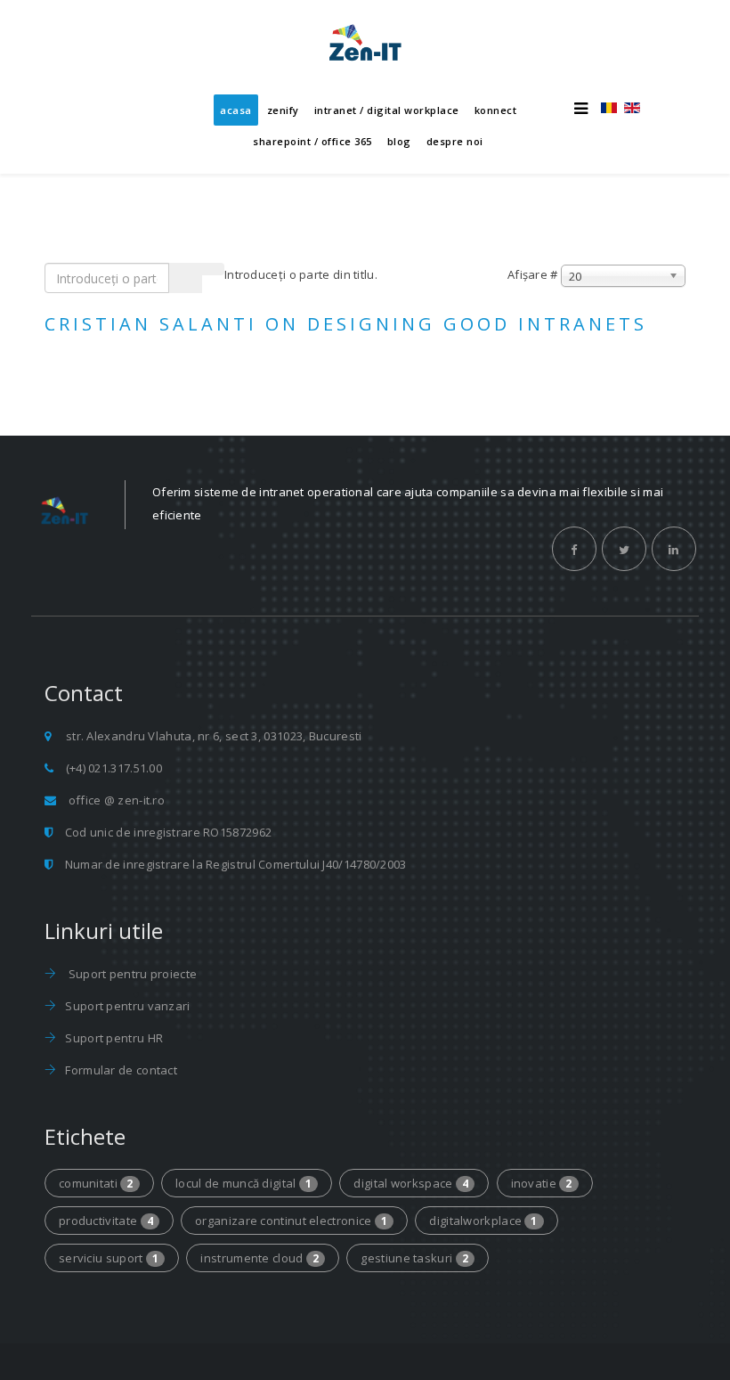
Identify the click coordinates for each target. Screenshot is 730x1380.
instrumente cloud (259, 1258)
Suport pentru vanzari (127, 1006)
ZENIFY (283, 110)
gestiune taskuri (414, 1258)
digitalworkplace (483, 1221)
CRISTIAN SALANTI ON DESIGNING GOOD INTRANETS (346, 324)
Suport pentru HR (114, 1038)
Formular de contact (121, 1070)
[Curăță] (212, 269)
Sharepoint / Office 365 (312, 141)
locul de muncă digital (243, 1183)
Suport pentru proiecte (133, 974)
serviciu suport (108, 1258)
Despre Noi (454, 141)
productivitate (106, 1221)
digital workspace (410, 1183)
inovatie (541, 1183)
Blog (399, 141)
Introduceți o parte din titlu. (302, 274)
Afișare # (532, 274)
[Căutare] (185, 278)
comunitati (96, 1183)
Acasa (236, 110)
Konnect (495, 110)
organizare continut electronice (291, 1221)
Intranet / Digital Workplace (386, 110)
